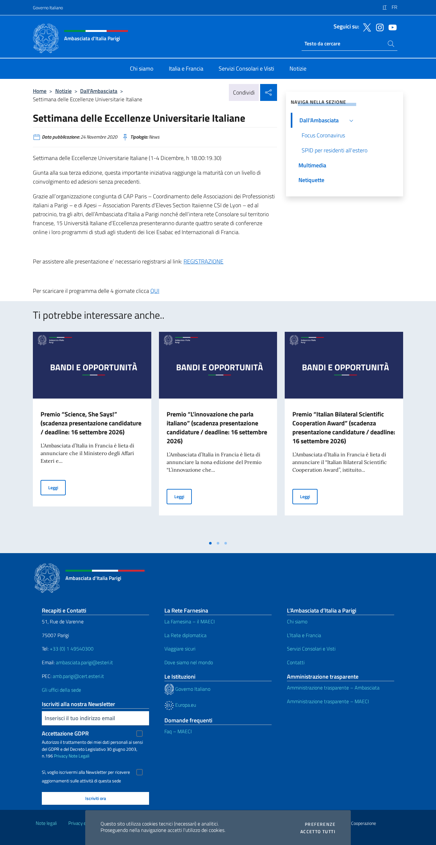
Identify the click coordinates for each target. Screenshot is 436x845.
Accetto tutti (317, 831)
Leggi (57, 487)
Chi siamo (297, 621)
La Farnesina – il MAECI (189, 621)
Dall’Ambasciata (98, 91)
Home (40, 91)
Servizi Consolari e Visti (311, 648)
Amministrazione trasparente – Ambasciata (333, 687)
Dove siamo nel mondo (188, 662)
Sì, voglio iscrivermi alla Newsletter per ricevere (86, 772)
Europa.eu (185, 705)
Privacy (61, 755)
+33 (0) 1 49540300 (72, 648)
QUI (154, 290)
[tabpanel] (92, 434)
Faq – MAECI (178, 731)
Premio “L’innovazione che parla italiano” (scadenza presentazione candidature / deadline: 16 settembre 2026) (217, 427)
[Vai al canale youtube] (391, 27)
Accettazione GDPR (65, 733)
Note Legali (79, 755)
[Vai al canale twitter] (365, 27)
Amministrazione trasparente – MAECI (328, 701)
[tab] (210, 543)
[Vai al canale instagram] (378, 27)
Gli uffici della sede (61, 690)
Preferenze (320, 824)
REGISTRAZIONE (203, 261)
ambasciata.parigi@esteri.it (84, 662)
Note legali (46, 823)
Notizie (63, 91)
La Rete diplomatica (185, 635)
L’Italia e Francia (304, 635)
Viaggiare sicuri (179, 648)
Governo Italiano (48, 7)
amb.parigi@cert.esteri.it (78, 676)
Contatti (295, 662)
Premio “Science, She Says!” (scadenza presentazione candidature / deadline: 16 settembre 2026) (91, 423)
